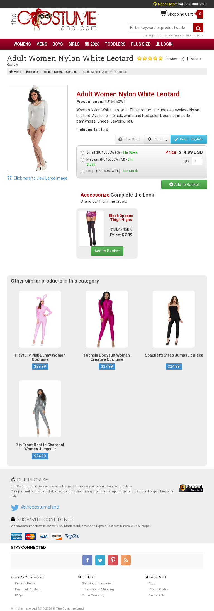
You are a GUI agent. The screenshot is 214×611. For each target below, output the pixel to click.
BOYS (58, 44)
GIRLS (73, 44)
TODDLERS (115, 44)
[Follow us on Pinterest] (114, 564)
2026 (94, 44)
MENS (41, 44)
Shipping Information (97, 583)
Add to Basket (186, 184)
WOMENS (22, 44)
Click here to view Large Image (40, 178)
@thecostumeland (40, 507)
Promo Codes (159, 589)
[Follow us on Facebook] (88, 564)
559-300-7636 (195, 4)
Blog (152, 583)
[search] (198, 27)
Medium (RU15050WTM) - (109, 161)
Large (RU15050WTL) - (112, 171)
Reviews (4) (175, 59)
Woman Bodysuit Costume (60, 72)
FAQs (19, 595)
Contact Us (157, 595)
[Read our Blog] (126, 564)
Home (17, 72)
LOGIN (167, 44)
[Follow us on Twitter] (101, 564)
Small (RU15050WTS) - (111, 152)
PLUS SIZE (140, 44)
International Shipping (98, 589)
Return (191, 139)
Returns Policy (25, 583)
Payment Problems (29, 589)
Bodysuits (32, 72)
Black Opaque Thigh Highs (121, 218)
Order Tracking (93, 595)
